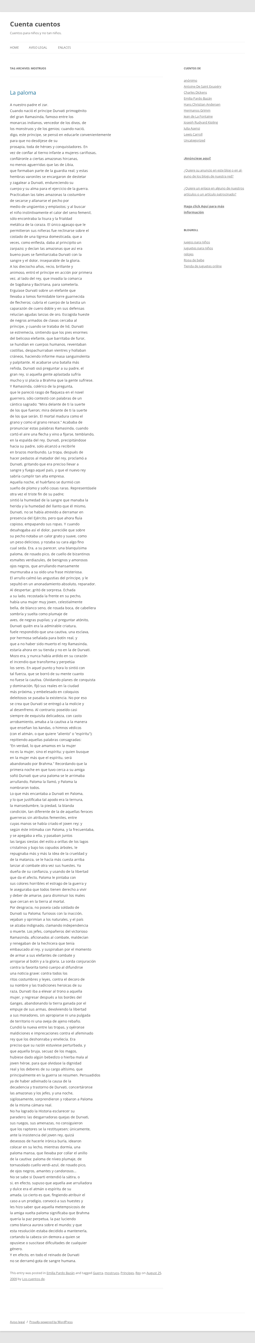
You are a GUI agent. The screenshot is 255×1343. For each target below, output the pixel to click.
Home (14, 47)
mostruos (112, 1273)
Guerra (98, 1273)
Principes (127, 1273)
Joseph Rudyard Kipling (201, 122)
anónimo (190, 80)
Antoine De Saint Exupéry (202, 86)
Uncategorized (194, 140)
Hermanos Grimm (197, 110)
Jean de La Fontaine (198, 116)
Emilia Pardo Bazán (61, 1273)
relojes (188, 254)
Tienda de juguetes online (203, 266)
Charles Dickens (195, 92)
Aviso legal (38, 47)
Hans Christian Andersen (202, 104)
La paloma (23, 92)
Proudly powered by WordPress (51, 1322)
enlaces (64, 47)
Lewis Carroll (193, 134)
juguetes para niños (198, 248)
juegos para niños (197, 242)
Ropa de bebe (194, 260)
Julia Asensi (192, 128)
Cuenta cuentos (35, 23)
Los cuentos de (33, 1279)
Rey (138, 1273)
